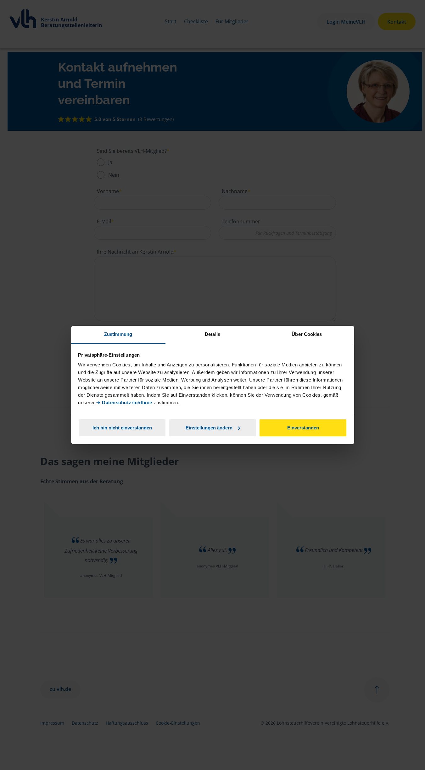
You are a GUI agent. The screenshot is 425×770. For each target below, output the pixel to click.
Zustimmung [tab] (118, 334)
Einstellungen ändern (209, 427)
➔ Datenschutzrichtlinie (124, 402)
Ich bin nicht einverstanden (122, 427)
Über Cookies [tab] (307, 334)
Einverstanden (303, 427)
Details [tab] (212, 334)
